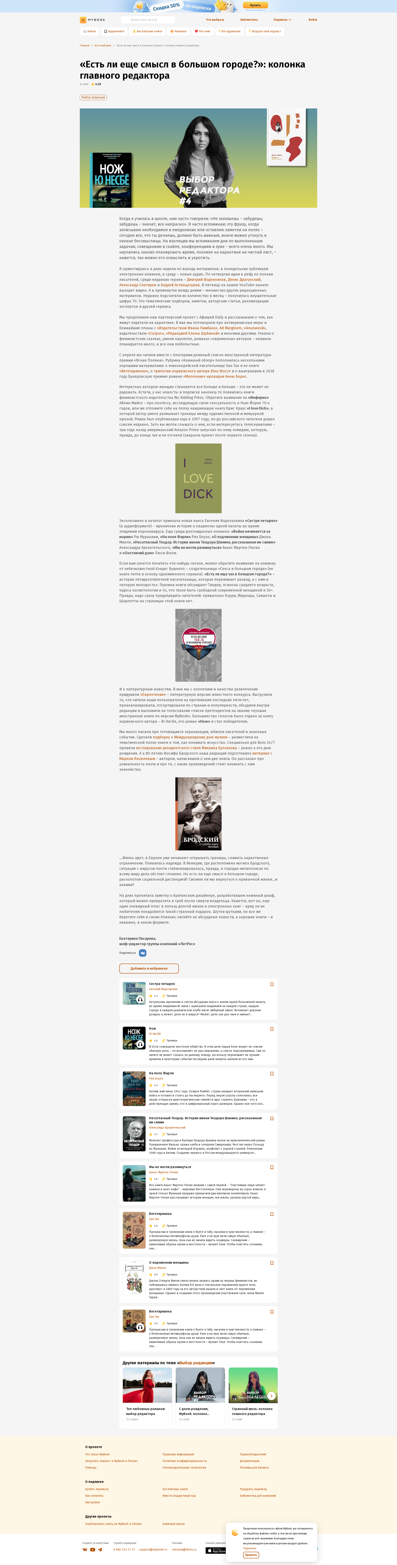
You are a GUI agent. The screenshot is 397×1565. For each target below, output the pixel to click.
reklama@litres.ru (184, 1549)
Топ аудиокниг (231, 31)
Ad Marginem (231, 328)
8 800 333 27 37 (124, 1549)
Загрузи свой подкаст (266, 31)
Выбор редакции (93, 97)
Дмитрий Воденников (206, 279)
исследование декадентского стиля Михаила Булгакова (186, 748)
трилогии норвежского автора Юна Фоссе (192, 371)
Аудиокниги (116, 31)
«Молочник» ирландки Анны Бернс (214, 376)
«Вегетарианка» (133, 371)
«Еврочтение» (153, 694)
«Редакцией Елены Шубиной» (193, 333)
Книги (91, 31)
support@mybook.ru (153, 1549)
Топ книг (204, 31)
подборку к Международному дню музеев (190, 737)
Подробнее (249, 1548)
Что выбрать (215, 20)
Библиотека (249, 20)
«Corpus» (156, 333)
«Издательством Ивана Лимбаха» (187, 328)
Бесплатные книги (149, 31)
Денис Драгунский (244, 279)
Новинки (180, 31)
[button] (271, 1396)
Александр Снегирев (137, 285)
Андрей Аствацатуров (180, 285)
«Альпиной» (255, 328)
